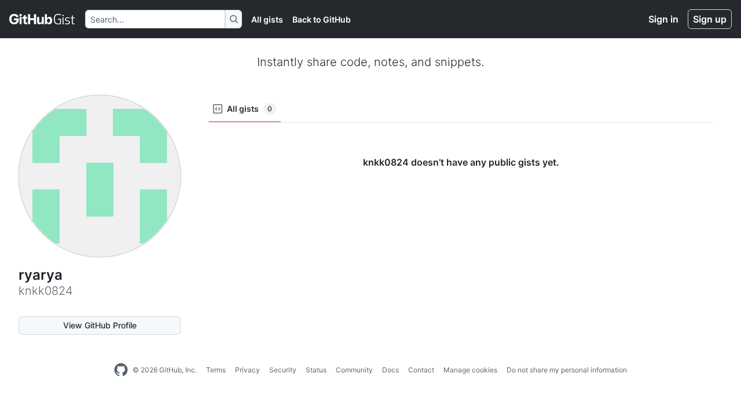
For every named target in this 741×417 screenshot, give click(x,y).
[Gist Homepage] (42, 19)
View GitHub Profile (100, 325)
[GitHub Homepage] (121, 370)
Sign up (710, 19)
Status (316, 369)
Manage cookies (470, 369)
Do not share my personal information (567, 369)
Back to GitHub (321, 19)
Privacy (247, 369)
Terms (216, 369)
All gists (267, 19)
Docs (390, 369)
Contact (421, 369)
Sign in (663, 19)
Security (282, 369)
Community (354, 369)
